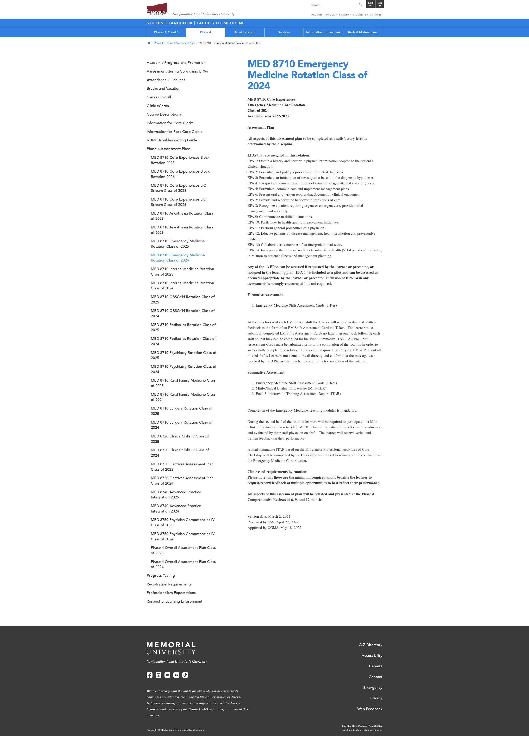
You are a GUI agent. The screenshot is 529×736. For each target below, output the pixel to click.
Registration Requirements (169, 584)
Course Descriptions (164, 114)
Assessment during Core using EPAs (177, 71)
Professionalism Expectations (171, 592)
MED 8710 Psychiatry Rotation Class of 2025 (183, 355)
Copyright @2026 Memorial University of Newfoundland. (176, 730)
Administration (244, 32)
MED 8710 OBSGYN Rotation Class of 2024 (183, 313)
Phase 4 (205, 32)
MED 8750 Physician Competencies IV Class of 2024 (182, 536)
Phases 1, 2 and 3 (166, 32)
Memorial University (191, 10)
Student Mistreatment (362, 32)
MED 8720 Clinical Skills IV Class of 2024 (180, 453)
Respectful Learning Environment (175, 601)
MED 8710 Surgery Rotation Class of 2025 (181, 411)
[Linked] (176, 675)
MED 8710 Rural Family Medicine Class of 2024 (183, 397)
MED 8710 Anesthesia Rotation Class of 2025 (182, 216)
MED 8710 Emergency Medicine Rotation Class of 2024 (178, 258)
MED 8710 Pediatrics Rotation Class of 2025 (183, 327)
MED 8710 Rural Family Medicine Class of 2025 (183, 383)
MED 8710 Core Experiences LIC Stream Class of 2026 (178, 202)
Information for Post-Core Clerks (174, 131)
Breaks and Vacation (163, 88)
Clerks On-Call (159, 97)
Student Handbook (170, 23)
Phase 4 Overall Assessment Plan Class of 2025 (183, 550)
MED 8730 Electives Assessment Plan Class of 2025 (182, 467)
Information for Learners (323, 32)
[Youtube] (167, 675)
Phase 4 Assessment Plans (181, 43)
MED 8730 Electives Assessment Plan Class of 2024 (182, 481)
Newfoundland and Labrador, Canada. (362, 730)
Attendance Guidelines (166, 80)
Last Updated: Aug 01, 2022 (367, 726)
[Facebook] (150, 675)
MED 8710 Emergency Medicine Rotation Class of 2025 (178, 244)
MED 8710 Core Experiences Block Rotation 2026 (180, 174)
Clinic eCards (158, 106)
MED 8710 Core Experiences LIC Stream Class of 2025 (178, 188)
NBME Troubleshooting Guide (172, 140)
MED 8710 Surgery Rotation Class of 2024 (181, 425)
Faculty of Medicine (221, 23)
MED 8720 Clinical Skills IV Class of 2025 (180, 439)
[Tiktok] (185, 675)
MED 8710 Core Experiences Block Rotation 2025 (180, 160)
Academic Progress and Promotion (176, 62)
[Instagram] (158, 675)
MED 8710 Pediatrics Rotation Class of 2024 (183, 341)
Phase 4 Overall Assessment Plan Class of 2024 (183, 564)
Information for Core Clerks (170, 123)
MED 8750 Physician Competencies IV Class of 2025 (182, 522)
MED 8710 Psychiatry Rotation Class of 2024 (183, 369)
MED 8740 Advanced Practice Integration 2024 (176, 509)
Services (284, 32)
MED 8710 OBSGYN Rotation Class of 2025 (183, 300)
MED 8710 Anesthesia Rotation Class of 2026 (182, 230)
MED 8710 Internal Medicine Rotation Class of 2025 (182, 272)
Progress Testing (161, 575)
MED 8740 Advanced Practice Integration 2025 (176, 495)
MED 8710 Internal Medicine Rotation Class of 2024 (182, 286)
